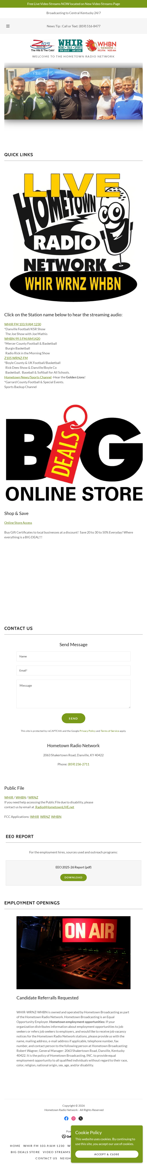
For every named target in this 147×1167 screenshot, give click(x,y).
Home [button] (15, 1145)
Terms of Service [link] (110, 730)
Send (73, 718)
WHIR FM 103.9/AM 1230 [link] (44, 1145)
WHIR (9, 797)
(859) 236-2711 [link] (78, 764)
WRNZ (33, 797)
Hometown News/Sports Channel (28, 377)
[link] (73, 45)
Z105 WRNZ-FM (16, 358)
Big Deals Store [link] (25, 1152)
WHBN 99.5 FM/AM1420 (22, 339)
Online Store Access (18, 523)
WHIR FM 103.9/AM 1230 (22, 324)
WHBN (21, 797)
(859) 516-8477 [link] (89, 26)
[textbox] (73, 656)
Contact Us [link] (46, 1158)
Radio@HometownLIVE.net (54, 807)
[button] (10, 26)
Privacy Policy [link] (88, 730)
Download (73, 877)
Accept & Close (106, 1154)
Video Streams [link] (56, 1152)
